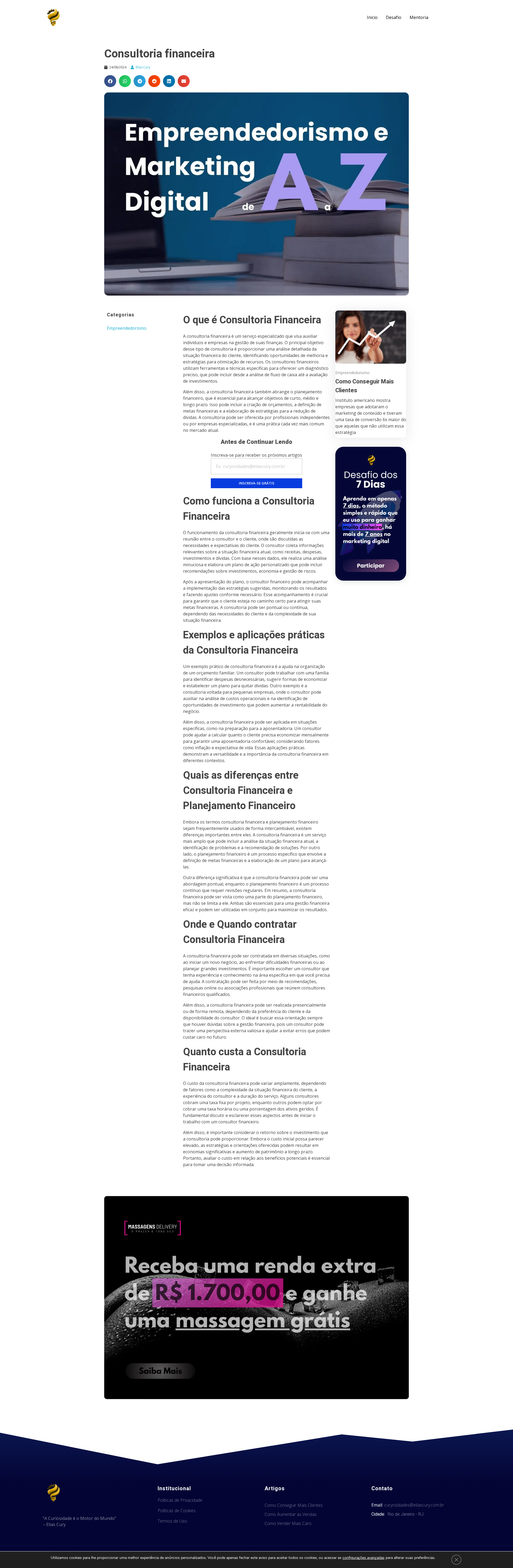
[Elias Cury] (53, 17)
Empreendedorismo (126, 328)
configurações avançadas (363, 1557)
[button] (110, 81)
